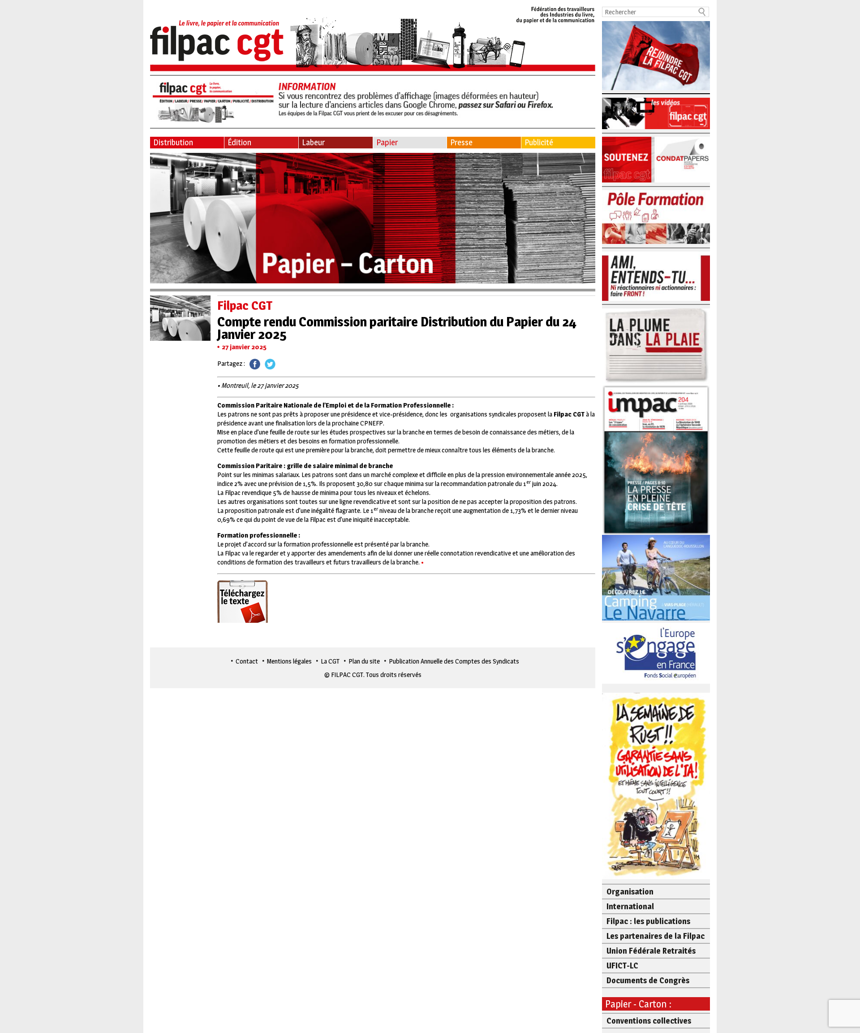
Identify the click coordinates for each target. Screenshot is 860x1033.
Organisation (630, 891)
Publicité (539, 142)
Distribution (173, 142)
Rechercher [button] (702, 12)
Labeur (313, 142)
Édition (239, 142)
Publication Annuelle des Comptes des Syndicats (454, 661)
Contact (247, 661)
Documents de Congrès (647, 980)
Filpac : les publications (648, 921)
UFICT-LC (622, 965)
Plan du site (364, 661)
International (630, 906)
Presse (461, 142)
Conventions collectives (648, 1020)
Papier (387, 142)
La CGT (330, 661)
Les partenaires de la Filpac (655, 936)
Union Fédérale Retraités (651, 950)
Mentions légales (289, 661)
